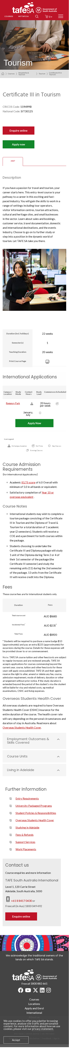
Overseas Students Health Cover (22, 727)
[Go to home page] (2, 73)
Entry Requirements (27, 798)
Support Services (25, 842)
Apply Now (34, 423)
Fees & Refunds (25, 834)
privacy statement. (43, 1028)
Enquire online (19, 130)
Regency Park (13, 403)
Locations (34, 1003)
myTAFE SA (23, 16)
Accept (16, 1040)
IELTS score (28, 482)
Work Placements (26, 849)
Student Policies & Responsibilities (36, 813)
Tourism (42, 74)
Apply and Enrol (34, 1008)
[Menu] (60, 16)
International (34, 1012)
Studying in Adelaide (27, 827)
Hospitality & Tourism (23, 74)
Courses (11, 74)
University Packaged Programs (34, 805)
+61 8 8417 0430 (21, 900)
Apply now (18, 144)
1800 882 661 (39, 983)
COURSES (8, 16)
